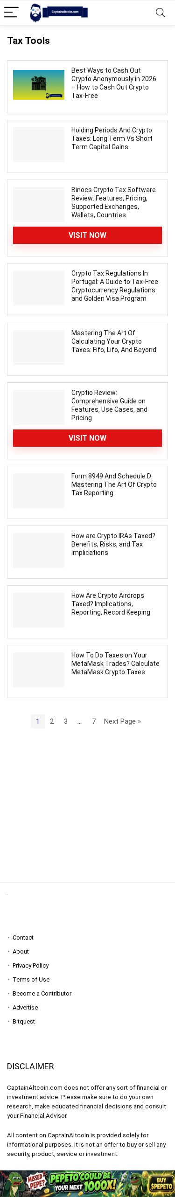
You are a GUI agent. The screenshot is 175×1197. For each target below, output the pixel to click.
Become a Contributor (42, 993)
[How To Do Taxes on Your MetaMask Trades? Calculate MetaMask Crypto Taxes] (38, 669)
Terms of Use (31, 979)
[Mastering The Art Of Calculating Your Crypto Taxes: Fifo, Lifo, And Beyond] (38, 347)
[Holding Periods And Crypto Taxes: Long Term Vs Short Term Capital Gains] (38, 144)
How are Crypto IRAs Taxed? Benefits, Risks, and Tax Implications (113, 544)
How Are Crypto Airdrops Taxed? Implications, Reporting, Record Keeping (110, 604)
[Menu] (11, 12)
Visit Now (87, 235)
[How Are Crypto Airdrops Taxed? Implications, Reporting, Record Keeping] (38, 610)
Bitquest (24, 1021)
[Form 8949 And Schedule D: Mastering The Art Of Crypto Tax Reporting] (38, 490)
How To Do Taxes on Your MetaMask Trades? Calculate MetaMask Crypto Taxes (115, 663)
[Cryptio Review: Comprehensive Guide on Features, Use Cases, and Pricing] (38, 407)
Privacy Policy (31, 965)
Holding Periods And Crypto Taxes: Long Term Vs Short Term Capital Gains (112, 138)
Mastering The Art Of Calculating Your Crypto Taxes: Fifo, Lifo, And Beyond (113, 341)
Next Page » (122, 721)
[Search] (160, 12)
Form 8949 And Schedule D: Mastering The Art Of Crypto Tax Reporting (114, 484)
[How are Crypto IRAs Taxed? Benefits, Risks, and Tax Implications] (38, 550)
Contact (23, 937)
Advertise (25, 1007)
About (21, 951)
